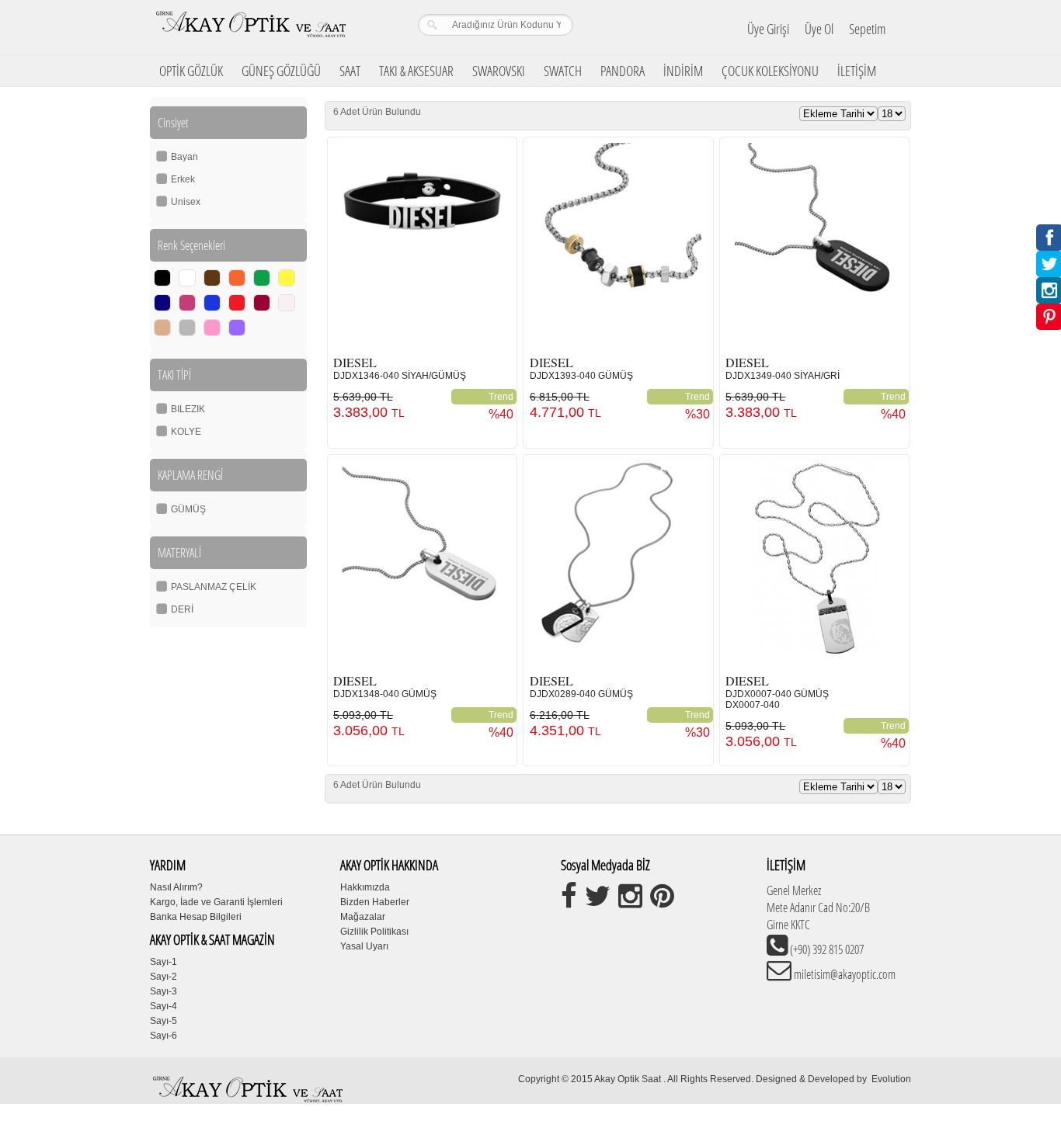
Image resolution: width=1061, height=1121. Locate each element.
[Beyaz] (187, 278)
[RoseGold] (162, 327)
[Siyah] (162, 278)
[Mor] (187, 303)
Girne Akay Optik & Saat (250, 27)
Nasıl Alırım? (176, 887)
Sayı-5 (163, 1020)
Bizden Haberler (374, 902)
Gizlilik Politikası (374, 931)
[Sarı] (286, 278)
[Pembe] (212, 327)
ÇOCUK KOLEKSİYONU (770, 70)
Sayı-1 (163, 961)
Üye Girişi (768, 28)
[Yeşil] (262, 278)
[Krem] (286, 303)
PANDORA (622, 70)
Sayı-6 (163, 1035)
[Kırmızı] (237, 303)
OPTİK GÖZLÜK (191, 70)
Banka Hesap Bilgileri (196, 916)
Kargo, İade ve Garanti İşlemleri (216, 902)
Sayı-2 (163, 976)
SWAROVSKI (498, 70)
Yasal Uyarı (364, 946)
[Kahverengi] (212, 278)
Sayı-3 (163, 991)
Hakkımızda (365, 887)
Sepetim (867, 28)
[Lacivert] (162, 303)
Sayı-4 (163, 1006)
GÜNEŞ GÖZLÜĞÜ (281, 70)
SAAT (349, 70)
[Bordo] (262, 303)
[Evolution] (870, 1079)
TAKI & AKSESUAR (416, 70)
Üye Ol (819, 28)
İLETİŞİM (856, 70)
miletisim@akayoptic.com (843, 974)
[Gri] (187, 327)
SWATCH (563, 70)
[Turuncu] (237, 278)
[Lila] (237, 327)
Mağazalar (362, 916)
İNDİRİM (683, 70)
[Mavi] (212, 303)
